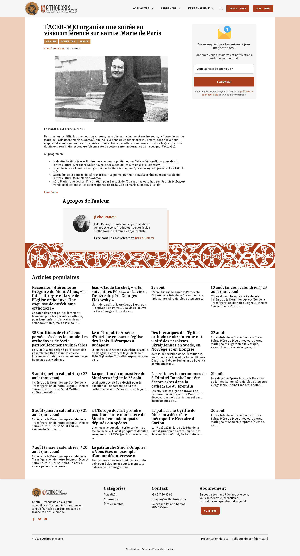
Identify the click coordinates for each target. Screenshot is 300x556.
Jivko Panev (105, 217)
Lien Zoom (51, 192)
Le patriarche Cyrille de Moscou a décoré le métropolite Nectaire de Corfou (174, 416)
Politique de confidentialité (250, 538)
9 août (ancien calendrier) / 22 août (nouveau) (59, 376)
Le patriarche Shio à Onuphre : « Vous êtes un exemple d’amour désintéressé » (120, 451)
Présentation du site (214, 538)
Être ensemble (199, 8)
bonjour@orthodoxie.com (169, 499)
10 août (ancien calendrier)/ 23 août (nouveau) (239, 289)
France (84, 41)
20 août (217, 410)
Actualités (141, 8)
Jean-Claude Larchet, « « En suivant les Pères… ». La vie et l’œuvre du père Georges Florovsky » (119, 293)
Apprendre (169, 8)
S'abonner (263, 8)
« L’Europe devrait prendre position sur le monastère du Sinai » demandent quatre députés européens (119, 416)
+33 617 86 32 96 (162, 494)
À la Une (51, 41)
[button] (153, 8)
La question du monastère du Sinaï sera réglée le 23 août (118, 376)
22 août (217, 333)
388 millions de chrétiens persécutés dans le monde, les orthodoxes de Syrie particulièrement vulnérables (60, 339)
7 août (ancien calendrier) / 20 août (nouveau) (59, 449)
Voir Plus (210, 510)
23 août (158, 287)
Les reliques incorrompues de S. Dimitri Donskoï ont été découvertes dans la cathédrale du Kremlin (179, 380)
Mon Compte (238, 8)
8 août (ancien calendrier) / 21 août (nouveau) (59, 412)
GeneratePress (150, 549)
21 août (217, 374)
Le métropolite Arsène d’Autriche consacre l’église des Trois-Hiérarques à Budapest (117, 339)
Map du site (167, 549)
